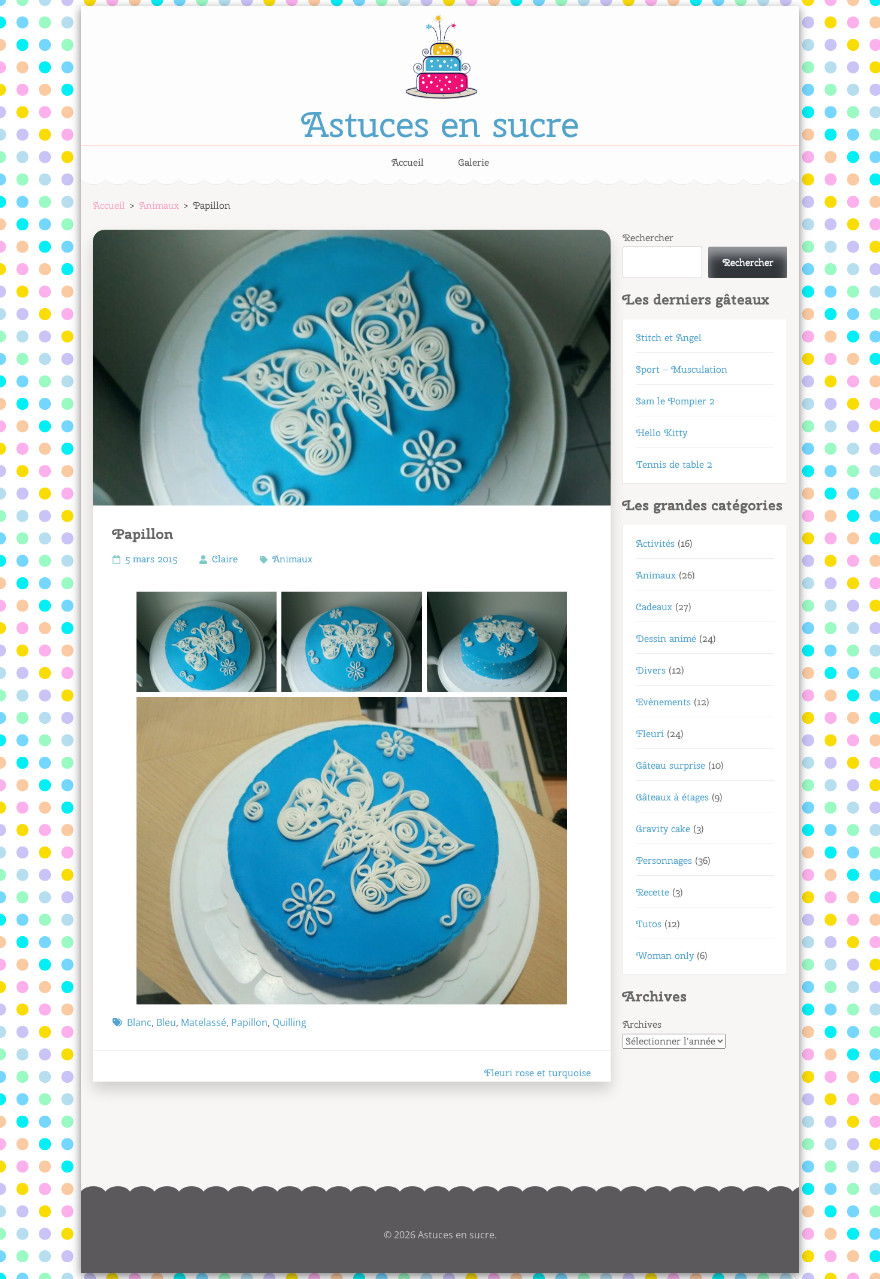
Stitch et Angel (669, 337)
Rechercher (648, 238)
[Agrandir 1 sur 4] (261, 607)
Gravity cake (663, 829)
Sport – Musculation (681, 369)
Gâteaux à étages (672, 797)
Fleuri (650, 733)
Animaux (292, 559)
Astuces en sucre (440, 124)
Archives (642, 1024)
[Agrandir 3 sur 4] (551, 607)
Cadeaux (654, 607)
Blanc (139, 1022)
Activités (655, 543)
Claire (225, 559)
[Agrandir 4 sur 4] (551, 712)
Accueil (408, 163)
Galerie (473, 163)
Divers (651, 670)
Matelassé (203, 1022)
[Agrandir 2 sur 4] (406, 607)
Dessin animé (666, 638)
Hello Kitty (661, 433)
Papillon (249, 1022)
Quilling (289, 1022)
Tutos (648, 924)
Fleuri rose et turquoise (537, 1073)
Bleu (166, 1022)
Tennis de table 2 (674, 464)
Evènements (663, 702)
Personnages (664, 860)
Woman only (665, 955)
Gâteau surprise (670, 765)
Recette (652, 892)
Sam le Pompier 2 (675, 401)
